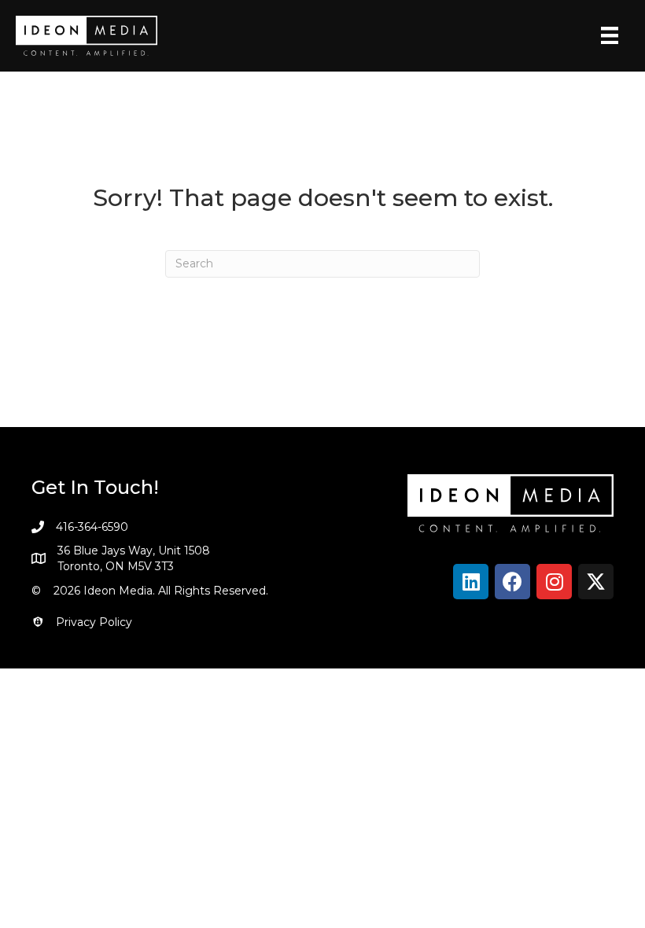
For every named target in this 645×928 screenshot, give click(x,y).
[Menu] (609, 35)
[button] (470, 581)
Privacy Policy (94, 622)
